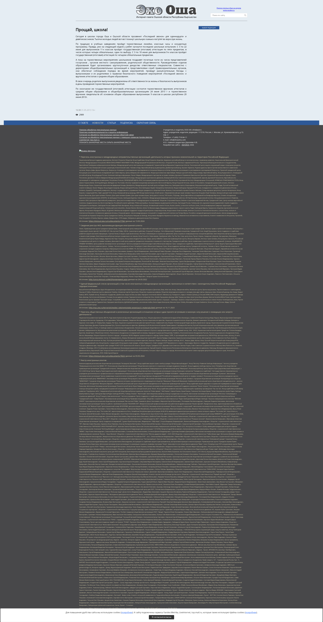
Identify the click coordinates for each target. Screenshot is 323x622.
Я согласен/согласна (161, 617)
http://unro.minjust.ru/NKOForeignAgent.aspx (108, 279)
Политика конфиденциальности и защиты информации (103, 132)
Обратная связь (146, 122)
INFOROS (185, 145)
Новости (97, 122)
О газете (83, 122)
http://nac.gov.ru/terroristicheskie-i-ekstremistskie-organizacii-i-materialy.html (122, 307)
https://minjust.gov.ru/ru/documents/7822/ (107, 356)
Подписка (126, 122)
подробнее (126, 612)
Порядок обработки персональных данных (97, 130)
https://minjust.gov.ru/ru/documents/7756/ (107, 221)
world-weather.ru (229, 10)
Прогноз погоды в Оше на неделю (229, 8)
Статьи (111, 122)
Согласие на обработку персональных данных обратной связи (106, 135)
